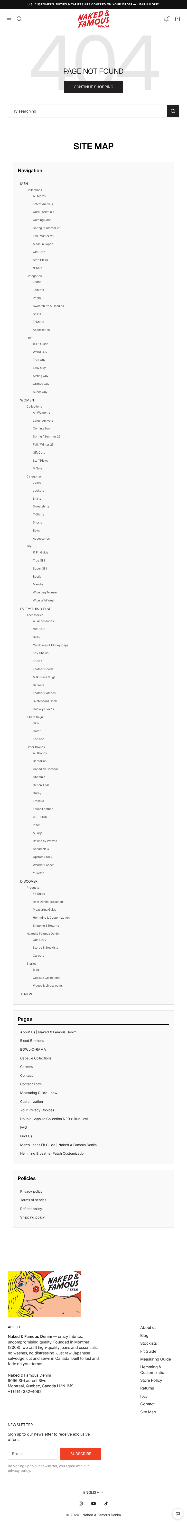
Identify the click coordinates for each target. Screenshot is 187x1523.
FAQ (23, 1127)
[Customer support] (177, 1513)
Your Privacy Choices (37, 1110)
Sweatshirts (41, 506)
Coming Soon (42, 220)
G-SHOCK (40, 817)
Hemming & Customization (51, 917)
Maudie (38, 584)
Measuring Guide (44, 909)
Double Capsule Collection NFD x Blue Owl (54, 1119)
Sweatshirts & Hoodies (48, 306)
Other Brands (36, 747)
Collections (34, 190)
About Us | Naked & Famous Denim (48, 1032)
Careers (38, 955)
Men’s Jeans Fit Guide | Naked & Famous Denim (58, 1145)
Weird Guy (40, 352)
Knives (37, 661)
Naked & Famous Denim (43, 933)
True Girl (39, 560)
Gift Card (39, 252)
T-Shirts (38, 322)
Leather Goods (43, 669)
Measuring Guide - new (38, 1093)
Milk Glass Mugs (44, 677)
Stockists (148, 1343)
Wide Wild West (43, 600)
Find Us (26, 1136)
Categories (34, 276)
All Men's (39, 196)
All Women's (41, 412)
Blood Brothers (32, 1040)
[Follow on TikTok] (106, 1503)
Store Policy (151, 1380)
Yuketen (38, 873)
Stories (31, 963)
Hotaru (37, 731)
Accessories (41, 330)
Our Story (39, 940)
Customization (31, 1101)
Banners (38, 685)
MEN (24, 183)
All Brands (40, 753)
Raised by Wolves (45, 841)
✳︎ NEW (26, 994)
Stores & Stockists (45, 947)
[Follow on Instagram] (80, 1503)
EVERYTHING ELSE (35, 609)
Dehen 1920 (41, 785)
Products (33, 887)
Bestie (37, 576)
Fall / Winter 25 (43, 236)
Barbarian (40, 761)
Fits (29, 338)
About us (148, 1327)
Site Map (148, 1411)
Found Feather (43, 809)
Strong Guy (40, 376)
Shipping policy (32, 1217)
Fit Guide (39, 893)
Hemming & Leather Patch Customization (52, 1153)
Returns (147, 1388)
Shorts (37, 522)
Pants (37, 298)
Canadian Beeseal (45, 769)
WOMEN (27, 400)
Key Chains (40, 653)
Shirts (37, 314)
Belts (36, 530)
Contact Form (31, 1084)
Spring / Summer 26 (46, 228)
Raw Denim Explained (48, 902)
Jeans (37, 282)
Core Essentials (43, 212)
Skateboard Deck (45, 701)
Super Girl (40, 568)
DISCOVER (28, 881)
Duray (37, 793)
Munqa (37, 833)
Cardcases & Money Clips (50, 645)
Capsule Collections (46, 978)
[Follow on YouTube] (93, 1503)
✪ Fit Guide (40, 344)
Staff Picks (40, 260)
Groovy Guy (41, 384)
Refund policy (31, 1209)
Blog (36, 969)
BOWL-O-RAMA (33, 1049)
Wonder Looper (43, 865)
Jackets (38, 290)
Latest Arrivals (43, 204)
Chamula (39, 777)
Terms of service (33, 1200)
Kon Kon (38, 739)
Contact (26, 1075)
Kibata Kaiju (35, 717)
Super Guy (40, 392)
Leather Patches (44, 693)
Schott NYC (41, 849)
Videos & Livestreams (48, 985)
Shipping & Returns (46, 925)
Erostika (38, 801)
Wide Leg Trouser (45, 592)
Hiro (36, 723)
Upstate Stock (42, 857)
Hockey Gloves (43, 709)
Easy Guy (39, 368)
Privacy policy (31, 1191)
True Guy (39, 360)
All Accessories (43, 621)
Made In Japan (43, 244)
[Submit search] (173, 111)
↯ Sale (37, 268)
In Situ (37, 825)
